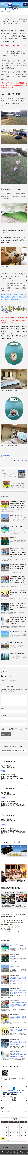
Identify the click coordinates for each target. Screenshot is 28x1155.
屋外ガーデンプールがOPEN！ (17, 945)
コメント (3, 694)
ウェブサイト (4, 721)
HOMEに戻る (7, 456)
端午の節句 (13, 537)
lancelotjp (24, 460)
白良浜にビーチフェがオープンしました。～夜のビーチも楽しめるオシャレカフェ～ (18, 566)
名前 (2, 708)
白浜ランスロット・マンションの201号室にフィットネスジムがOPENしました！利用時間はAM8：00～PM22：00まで (18, 552)
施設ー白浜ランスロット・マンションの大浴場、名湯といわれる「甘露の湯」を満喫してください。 (18, 1055)
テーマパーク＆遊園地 (16, 642)
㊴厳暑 (3, 771)
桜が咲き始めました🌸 (16, 515)
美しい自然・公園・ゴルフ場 (18, 631)
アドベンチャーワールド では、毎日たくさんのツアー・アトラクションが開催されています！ (18, 1043)
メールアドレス (5, 715)
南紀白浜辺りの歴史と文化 (17, 653)
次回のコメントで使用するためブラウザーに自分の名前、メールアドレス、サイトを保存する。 (14, 729)
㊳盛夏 (3, 798)
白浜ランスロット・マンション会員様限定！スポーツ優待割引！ (18, 592)
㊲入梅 (3, 824)
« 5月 (8, 1140)
